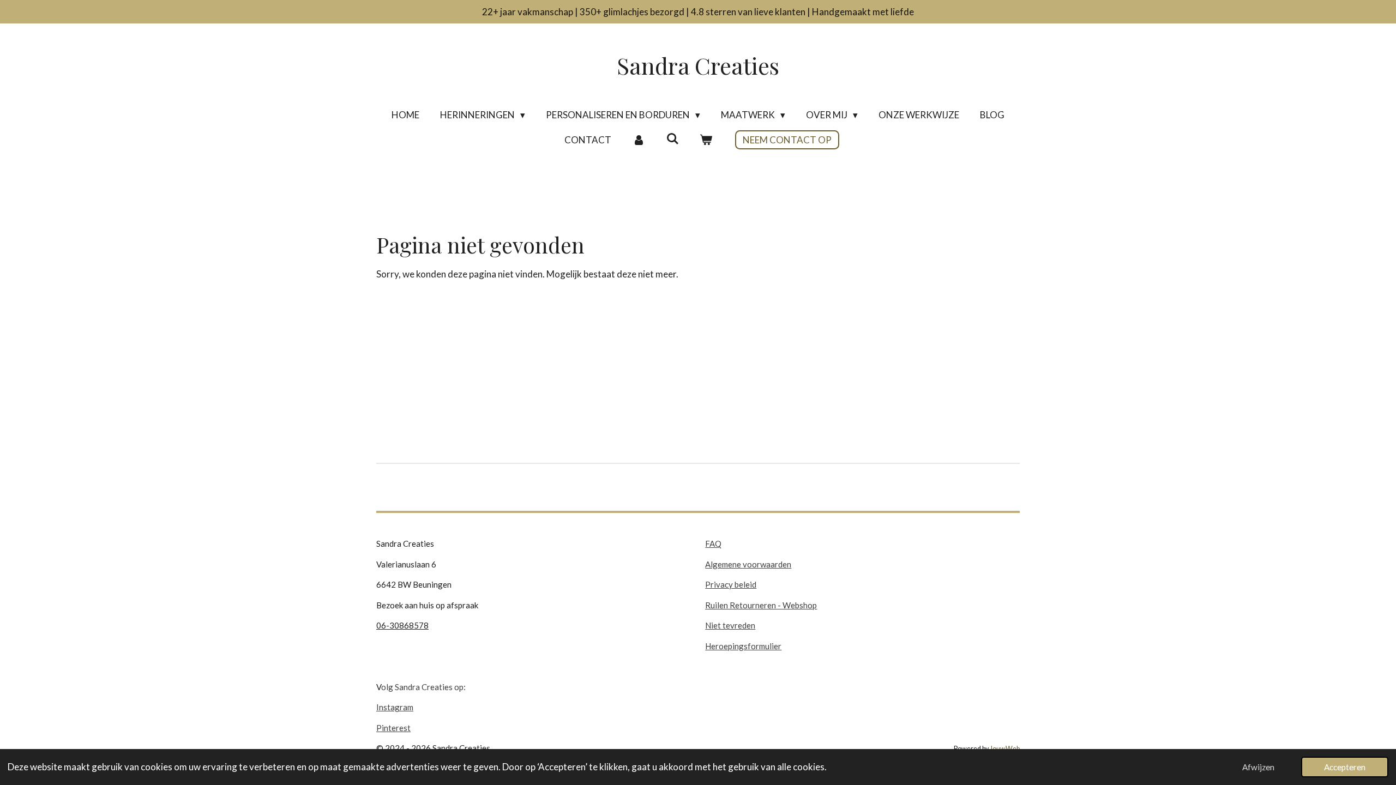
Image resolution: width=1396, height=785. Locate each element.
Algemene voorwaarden (748, 564)
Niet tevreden (730, 625)
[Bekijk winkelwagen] (706, 140)
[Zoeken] (672, 138)
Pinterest (393, 728)
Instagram (394, 707)
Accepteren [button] (1344, 767)
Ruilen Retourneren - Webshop (761, 605)
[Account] (638, 140)
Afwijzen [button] (1258, 767)
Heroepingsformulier (743, 646)
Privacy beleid (730, 584)
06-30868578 (402, 625)
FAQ (713, 543)
